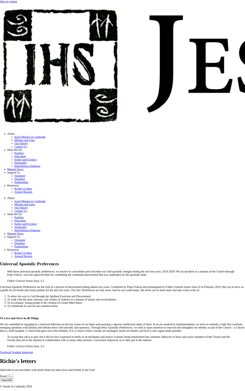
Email (3, 376)
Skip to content (8, 1)
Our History (21, 143)
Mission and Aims (24, 140)
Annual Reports (23, 191)
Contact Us (20, 146)
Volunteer (19, 175)
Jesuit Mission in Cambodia (30, 136)
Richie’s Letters (23, 188)
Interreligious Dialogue (27, 166)
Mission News (15, 169)
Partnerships (21, 182)
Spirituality (20, 162)
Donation (19, 179)
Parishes (19, 153)
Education (20, 156)
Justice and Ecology (25, 159)
